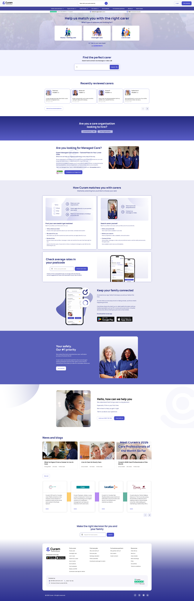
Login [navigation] (177, 3)
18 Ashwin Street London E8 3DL (59, 583)
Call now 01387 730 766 (105, 418)
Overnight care (97, 38)
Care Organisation (105, 131)
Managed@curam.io (95, 167)
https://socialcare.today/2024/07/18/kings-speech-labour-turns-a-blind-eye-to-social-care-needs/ (55, 496)
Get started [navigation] (186, 3)
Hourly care (72, 551)
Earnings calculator (94, 556)
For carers (94, 8)
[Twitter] (139, 595)
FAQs (132, 561)
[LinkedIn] (147, 595)
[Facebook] (135, 595)
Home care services (56, 8)
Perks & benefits (94, 558)
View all (46, 476)
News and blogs (135, 558)
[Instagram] (143, 595)
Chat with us (119, 418)
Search (110, 534)
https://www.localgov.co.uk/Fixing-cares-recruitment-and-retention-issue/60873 (111, 496)
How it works (139, 8)
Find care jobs (93, 553)
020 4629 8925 (78, 167)
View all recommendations (53, 108)
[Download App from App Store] (124, 319)
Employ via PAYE (73, 569)
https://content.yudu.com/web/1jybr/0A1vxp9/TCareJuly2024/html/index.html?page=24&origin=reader (83, 496)
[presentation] (143, 108)
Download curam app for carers (97, 561)
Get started (61, 368)
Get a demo (113, 553)
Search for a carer (73, 558)
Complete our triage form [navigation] (73, 172)
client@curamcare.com (56, 580)
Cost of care (83, 8)
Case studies (134, 556)
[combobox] (93, 3)
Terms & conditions (136, 566)
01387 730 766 (69, 581)
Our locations (105, 8)
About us (130, 8)
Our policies (134, 563)
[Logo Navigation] (7, 3)
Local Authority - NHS (89, 131)
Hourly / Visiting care (68, 38)
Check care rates (81, 269)
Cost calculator (73, 566)
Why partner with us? (115, 551)
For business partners (119, 8)
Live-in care (125, 38)
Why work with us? (94, 551)
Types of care (71, 8)
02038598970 (98, 46)
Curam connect (114, 556)
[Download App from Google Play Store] (106, 319)
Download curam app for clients (77, 571)
